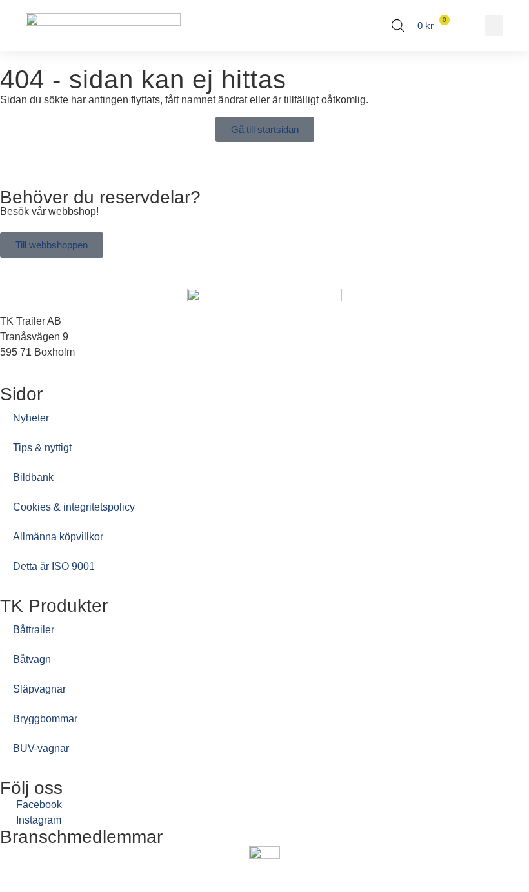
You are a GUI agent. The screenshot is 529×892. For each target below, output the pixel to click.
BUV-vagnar (41, 748)
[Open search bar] (398, 25)
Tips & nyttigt (42, 447)
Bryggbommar (45, 718)
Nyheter (31, 417)
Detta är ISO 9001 (54, 566)
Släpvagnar (39, 689)
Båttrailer (33, 629)
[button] (494, 25)
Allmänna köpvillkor (58, 536)
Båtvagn (32, 659)
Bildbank (33, 477)
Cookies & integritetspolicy (74, 507)
